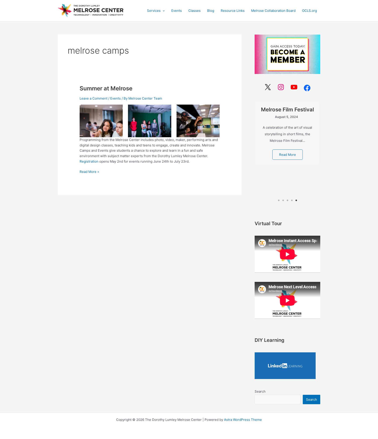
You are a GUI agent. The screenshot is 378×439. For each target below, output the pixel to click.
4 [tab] (292, 200)
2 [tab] (283, 200)
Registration (89, 161)
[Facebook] (307, 88)
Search (260, 391)
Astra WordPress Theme (243, 420)
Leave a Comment (93, 98)
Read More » (89, 171)
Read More (287, 155)
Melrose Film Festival (287, 109)
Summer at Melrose (106, 88)
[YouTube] (294, 87)
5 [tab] (296, 200)
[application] (163, 10)
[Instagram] (281, 87)
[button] (156, 10)
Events (115, 98)
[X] (268, 87)
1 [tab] (279, 200)
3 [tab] (287, 200)
